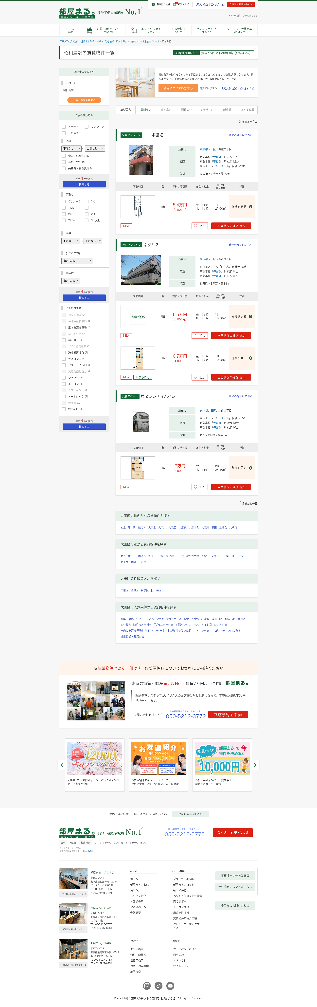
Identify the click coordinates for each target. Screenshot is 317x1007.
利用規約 (178, 954)
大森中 (162, 527)
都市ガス (75, 340)
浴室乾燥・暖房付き (132, 636)
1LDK (94, 207)
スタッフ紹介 (138, 896)
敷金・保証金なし (78, 155)
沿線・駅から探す (108, 30)
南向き (242, 619)
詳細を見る (239, 206)
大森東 (183, 527)
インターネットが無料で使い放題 (171, 630)
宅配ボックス (183, 624)
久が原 (215, 556)
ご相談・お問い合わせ (241, 4)
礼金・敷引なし (77, 162)
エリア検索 (136, 949)
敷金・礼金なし (193, 619)
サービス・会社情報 (239, 30)
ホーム (70, 30)
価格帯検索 (136, 960)
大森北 (152, 527)
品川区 (135, 590)
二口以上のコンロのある (226, 630)
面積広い (186, 109)
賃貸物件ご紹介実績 (185, 918)
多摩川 (152, 556)
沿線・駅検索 (138, 954)
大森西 (172, 527)
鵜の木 (142, 527)
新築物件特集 (181, 890)
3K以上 (95, 220)
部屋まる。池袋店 (101, 943)
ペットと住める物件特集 (187, 896)
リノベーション (155, 619)
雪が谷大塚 (192, 556)
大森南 (205, 527)
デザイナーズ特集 (183, 879)
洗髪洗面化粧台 (79, 371)
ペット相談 (76, 315)
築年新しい (206, 109)
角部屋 (74, 403)
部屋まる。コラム (183, 884)
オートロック (78, 396)
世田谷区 (156, 590)
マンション (97, 126)
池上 (123, 527)
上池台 (223, 527)
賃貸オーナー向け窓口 (235, 875)
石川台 (180, 556)
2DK (94, 214)
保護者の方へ (138, 907)
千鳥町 (226, 556)
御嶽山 (205, 556)
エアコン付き (202, 630)
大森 (123, 556)
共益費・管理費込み (80, 168)
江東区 (124, 590)
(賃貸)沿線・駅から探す (115, 41)
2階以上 (75, 409)
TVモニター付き (163, 624)
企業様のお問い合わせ (235, 905)
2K (70, 214)
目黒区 (145, 590)
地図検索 (135, 971)
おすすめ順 (247, 109)
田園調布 (141, 556)
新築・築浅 (127, 619)
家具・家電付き (213, 619)
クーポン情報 (181, 907)
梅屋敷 (217, 271)
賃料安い (146, 109)
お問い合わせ (181, 960)
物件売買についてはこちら (235, 886)
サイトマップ (181, 966)
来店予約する (228, 715)
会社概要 (135, 912)
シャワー (75, 377)
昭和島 (225, 166)
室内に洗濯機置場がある (135, 630)
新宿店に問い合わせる (73, 929)
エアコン (75, 384)
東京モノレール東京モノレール (144, 41)
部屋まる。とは (139, 884)
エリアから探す (151, 30)
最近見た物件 (163, 4)
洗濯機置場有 (78, 352)
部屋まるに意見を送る (190, 814)
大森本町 (194, 527)
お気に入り (183, 4)
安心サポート (181, 901)
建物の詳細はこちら (241, 135)
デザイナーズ (173, 619)
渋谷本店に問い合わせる (73, 894)
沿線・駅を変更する (84, 100)
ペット (140, 619)
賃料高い (166, 109)
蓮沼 (242, 556)
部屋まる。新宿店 (101, 908)
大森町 (217, 157)
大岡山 (135, 562)
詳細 (90, 851)
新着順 (227, 109)
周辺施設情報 (181, 912)
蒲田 (214, 527)
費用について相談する (178, 88)
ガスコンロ (76, 359)
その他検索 (179, 30)
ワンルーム (74, 201)
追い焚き (126, 624)
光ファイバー (78, 390)
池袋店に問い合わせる (73, 965)
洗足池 (170, 556)
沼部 (143, 562)
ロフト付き (220, 624)
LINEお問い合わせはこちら (244, 16)
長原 (161, 556)
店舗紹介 (135, 890)
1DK (71, 207)
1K (93, 201)
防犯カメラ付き (142, 624)
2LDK (71, 220)
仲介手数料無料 (79, 321)
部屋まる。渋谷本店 (102, 872)
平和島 (217, 161)
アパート (73, 126)
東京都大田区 (208, 149)
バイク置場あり (79, 346)
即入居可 (230, 619)
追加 (202, 225)
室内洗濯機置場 (79, 327)
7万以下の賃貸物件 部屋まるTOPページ (80, 41)
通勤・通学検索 (139, 966)
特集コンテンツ (206, 30)
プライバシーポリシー (186, 949)
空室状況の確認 (231, 225)
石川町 (132, 527)
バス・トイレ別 (203, 624)
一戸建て (73, 133)
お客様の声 (136, 901)
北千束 (233, 527)
